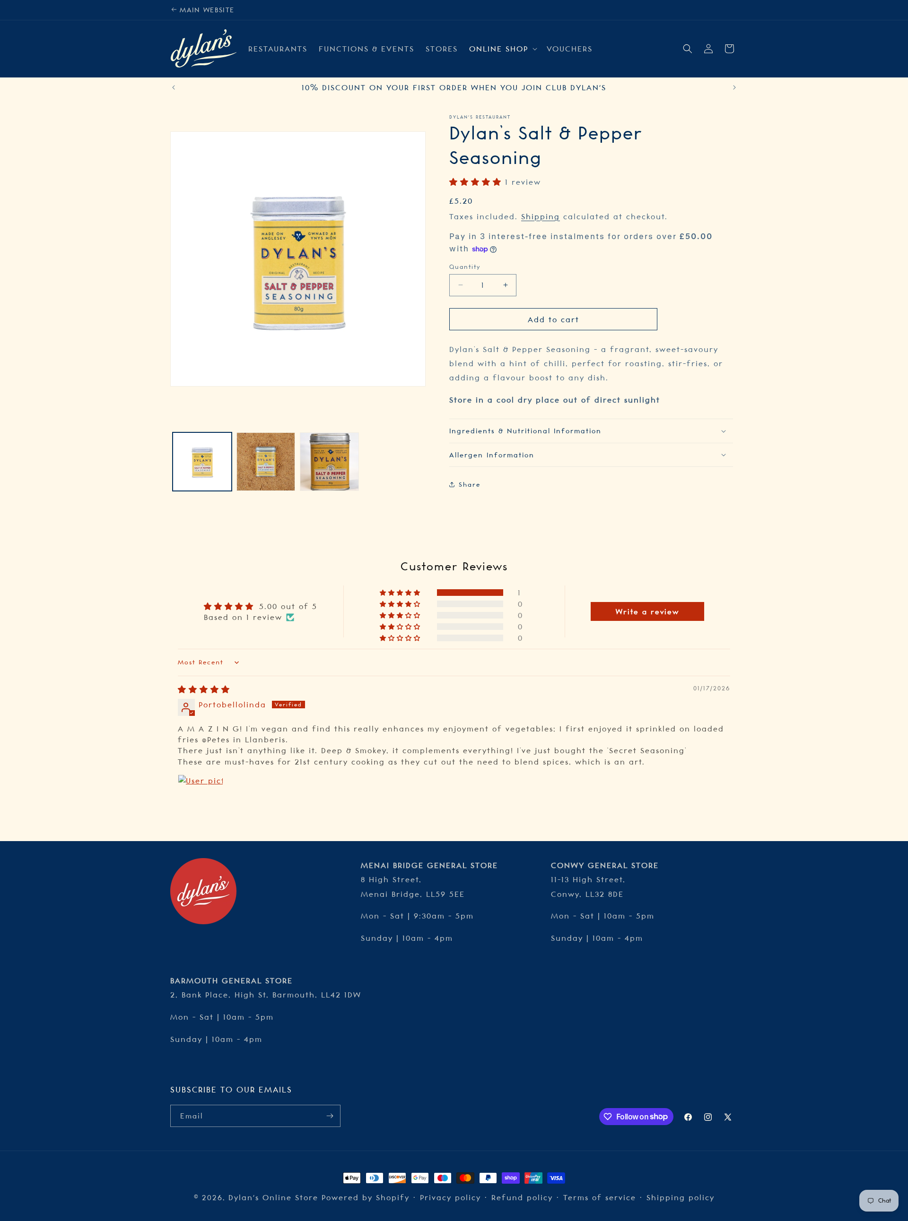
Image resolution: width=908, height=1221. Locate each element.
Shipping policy (680, 1197)
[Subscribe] (329, 1116)
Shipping (540, 215)
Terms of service (599, 1197)
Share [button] (469, 484)
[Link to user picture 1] (200, 797)
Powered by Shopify (366, 1197)
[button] (502, 49)
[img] (204, 689)
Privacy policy (450, 1197)
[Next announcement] (734, 87)
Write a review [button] (647, 611)
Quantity (464, 266)
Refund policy (522, 1197)
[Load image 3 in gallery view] (329, 461)
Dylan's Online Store (275, 1197)
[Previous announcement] (173, 87)
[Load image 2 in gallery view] (266, 461)
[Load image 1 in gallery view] (202, 461)
